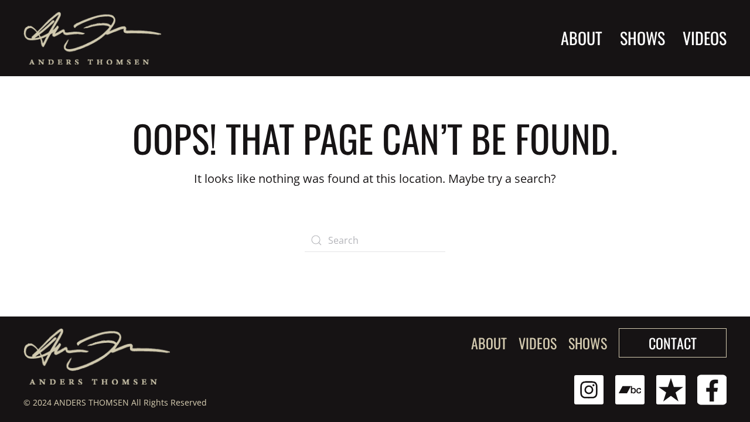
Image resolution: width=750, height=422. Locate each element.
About (581, 38)
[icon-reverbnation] (671, 388)
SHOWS (642, 38)
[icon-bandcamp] (630, 388)
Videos (705, 38)
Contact (673, 342)
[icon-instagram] (589, 388)
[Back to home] (92, 38)
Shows (587, 342)
